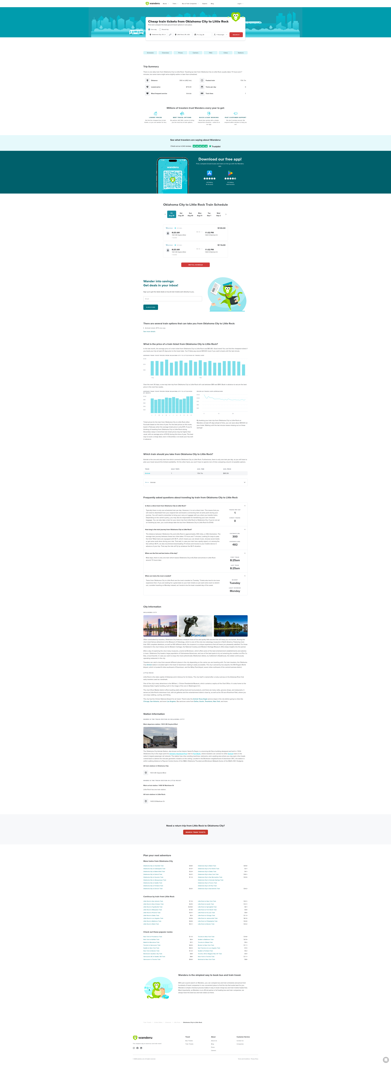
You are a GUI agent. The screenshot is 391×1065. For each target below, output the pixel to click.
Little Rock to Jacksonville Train (208, 918)
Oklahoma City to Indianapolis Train (154, 868)
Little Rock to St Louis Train (206, 912)
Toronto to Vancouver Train (151, 945)
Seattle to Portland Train (205, 951)
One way (154, 29)
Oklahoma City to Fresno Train (207, 883)
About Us (214, 1040)
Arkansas (168, 1022)
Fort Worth (197, 754)
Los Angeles (171, 701)
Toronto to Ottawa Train (205, 942)
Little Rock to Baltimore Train (152, 921)
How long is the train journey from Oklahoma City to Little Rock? (168, 529)
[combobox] (157, 34)
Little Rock (177, 1022)
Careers (213, 1050)
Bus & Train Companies (189, 3)
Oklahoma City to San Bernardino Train (210, 877)
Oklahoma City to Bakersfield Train (154, 871)
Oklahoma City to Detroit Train (152, 874)
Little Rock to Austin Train (206, 904)
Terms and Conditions (244, 1059)
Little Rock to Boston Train (206, 924)
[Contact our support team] (386, 1060)
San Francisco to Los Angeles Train (209, 948)
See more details (149, 331)
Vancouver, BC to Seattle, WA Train (154, 956)
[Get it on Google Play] (230, 173)
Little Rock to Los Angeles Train (153, 918)
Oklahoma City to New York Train (208, 874)
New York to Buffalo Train (151, 939)
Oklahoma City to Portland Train (153, 886)
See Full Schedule (195, 265)
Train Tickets (147, 1022)
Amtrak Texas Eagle (200, 699)
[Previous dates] (165, 214)
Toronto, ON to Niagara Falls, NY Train (210, 953)
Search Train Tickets (195, 832)
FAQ (210, 53)
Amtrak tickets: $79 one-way (155, 328)
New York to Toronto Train (206, 956)
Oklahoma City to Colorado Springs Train (210, 880)
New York (216, 701)
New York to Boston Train (151, 951)
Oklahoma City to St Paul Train (207, 886)
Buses (165, 3)
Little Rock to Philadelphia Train (207, 921)
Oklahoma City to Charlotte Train (153, 866)
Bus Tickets (189, 1040)
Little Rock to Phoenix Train (151, 912)
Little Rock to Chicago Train (206, 915)
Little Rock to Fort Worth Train (207, 910)
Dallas (196, 701)
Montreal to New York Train (206, 959)
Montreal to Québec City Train (152, 953)
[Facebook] (137, 1048)
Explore (204, 3)
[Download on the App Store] (209, 173)
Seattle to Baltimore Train (206, 939)
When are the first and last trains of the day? (161, 553)
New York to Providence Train (152, 936)
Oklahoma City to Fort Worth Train (208, 868)
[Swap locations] (170, 34)
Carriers (195, 53)
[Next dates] (226, 214)
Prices (180, 53)
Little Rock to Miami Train (151, 924)
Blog (212, 3)
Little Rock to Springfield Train (207, 907)
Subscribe (150, 307)
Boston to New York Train (206, 945)
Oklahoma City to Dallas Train (207, 871)
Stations (241, 53)
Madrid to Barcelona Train (151, 942)
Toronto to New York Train (206, 936)
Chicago (146, 701)
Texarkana (208, 701)
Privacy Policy (254, 1059)
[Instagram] (134, 1048)
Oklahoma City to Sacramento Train (209, 888)
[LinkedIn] (141, 1048)
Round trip (165, 29)
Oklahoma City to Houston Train (153, 877)
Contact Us (240, 1040)
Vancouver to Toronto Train (151, 959)
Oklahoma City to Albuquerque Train (154, 880)
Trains (174, 3)
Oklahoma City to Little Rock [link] (192, 1022)
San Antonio (154, 701)
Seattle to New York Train (151, 948)
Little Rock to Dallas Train (151, 915)
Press (213, 1047)
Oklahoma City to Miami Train (207, 866)
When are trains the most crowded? (158, 576)
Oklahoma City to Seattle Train (152, 883)
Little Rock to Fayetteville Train (153, 907)
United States (158, 1022)
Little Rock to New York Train (207, 901)
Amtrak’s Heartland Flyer (178, 754)
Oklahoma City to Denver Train (153, 888)
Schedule (150, 53)
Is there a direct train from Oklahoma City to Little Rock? (165, 506)
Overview (165, 53)
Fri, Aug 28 (200, 34)
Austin (201, 701)
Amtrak (147, 473)
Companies (240, 1044)
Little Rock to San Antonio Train (153, 901)
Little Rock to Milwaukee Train (152, 910)
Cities (226, 53)
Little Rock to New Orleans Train (153, 904)
